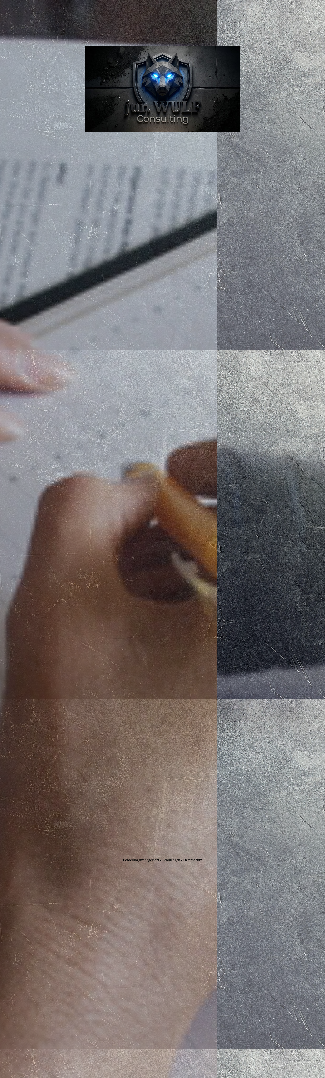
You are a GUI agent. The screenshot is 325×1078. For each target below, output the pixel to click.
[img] (162, 539)
